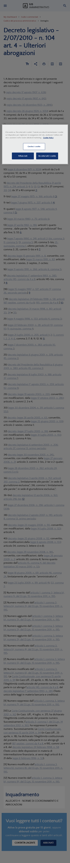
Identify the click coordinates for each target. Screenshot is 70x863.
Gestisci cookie (34, 146)
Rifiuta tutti (22, 156)
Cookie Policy (48, 138)
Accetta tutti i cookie (47, 156)
